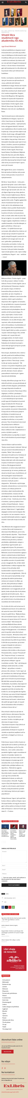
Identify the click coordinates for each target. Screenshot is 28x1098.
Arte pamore (4, 941)
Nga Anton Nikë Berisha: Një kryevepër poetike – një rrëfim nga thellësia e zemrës (13, 918)
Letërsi (5, 30)
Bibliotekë (3, 927)
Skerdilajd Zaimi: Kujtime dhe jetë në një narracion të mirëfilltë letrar (5, 833)
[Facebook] (2, 907)
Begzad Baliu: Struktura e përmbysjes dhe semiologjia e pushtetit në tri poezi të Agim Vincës (12, 932)
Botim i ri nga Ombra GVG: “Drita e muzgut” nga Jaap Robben (22, 833)
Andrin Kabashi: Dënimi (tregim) (9, 925)
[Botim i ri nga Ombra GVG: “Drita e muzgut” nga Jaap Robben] (23, 826)
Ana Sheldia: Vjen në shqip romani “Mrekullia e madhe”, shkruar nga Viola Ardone (13, 835)
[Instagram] (5, 1068)
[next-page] (5, 842)
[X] (6, 907)
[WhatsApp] (13, 907)
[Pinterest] (9, 907)
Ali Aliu (7, 893)
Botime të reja (11, 30)
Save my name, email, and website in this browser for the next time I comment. (13, 879)
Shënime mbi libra (5, 921)
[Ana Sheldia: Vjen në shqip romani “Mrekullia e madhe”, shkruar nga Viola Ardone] (14, 826)
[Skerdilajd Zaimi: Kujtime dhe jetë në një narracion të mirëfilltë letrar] (5, 826)
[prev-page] (2, 842)
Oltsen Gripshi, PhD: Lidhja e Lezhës (10, 940)
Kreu (2, 30)
